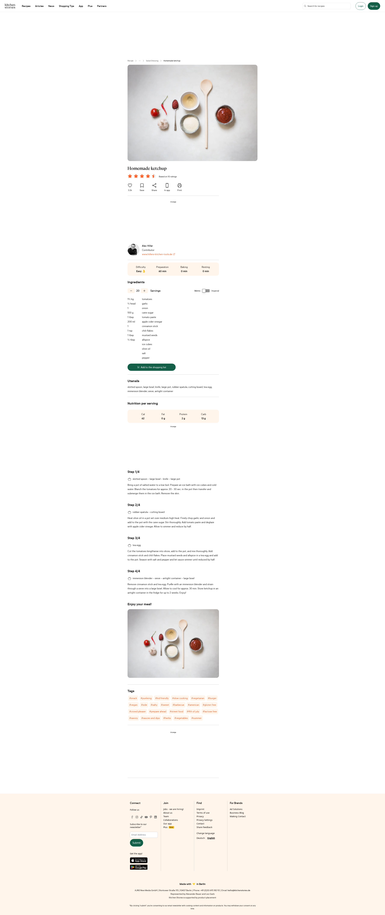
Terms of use (203, 812)
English (211, 838)
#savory (133, 718)
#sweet (165, 704)
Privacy (200, 816)
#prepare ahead (157, 711)
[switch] (206, 290)
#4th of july (193, 711)
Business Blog (237, 812)
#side (144, 704)
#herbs (167, 718)
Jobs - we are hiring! (173, 809)
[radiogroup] (143, 176)
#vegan (133, 704)
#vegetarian (197, 698)
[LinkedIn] (155, 817)
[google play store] (144, 868)
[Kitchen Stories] (10, 6)
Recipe (130, 60)
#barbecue (178, 704)
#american (193, 704)
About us (167, 812)
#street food (176, 711)
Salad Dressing (152, 60)
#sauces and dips (150, 718)
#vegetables (181, 718)
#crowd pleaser (137, 711)
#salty (154, 704)
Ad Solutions (236, 809)
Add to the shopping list (153, 367)
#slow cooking (180, 698)
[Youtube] (146, 817)
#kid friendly (162, 698)
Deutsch (201, 838)
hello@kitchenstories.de (239, 890)
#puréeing (146, 698)
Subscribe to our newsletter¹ (138, 826)
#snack (133, 698)
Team (166, 816)
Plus (168, 827)
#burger (212, 698)
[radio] (130, 176)
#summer (196, 718)
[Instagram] (137, 817)
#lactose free (210, 711)
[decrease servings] (131, 290)
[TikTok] (141, 817)
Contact (200, 823)
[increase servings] (144, 290)
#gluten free (209, 704)
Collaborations (170, 820)
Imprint (200, 809)
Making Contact (238, 816)
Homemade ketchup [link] (171, 60)
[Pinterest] (151, 817)
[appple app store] (144, 861)
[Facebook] (132, 817)
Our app (167, 823)
